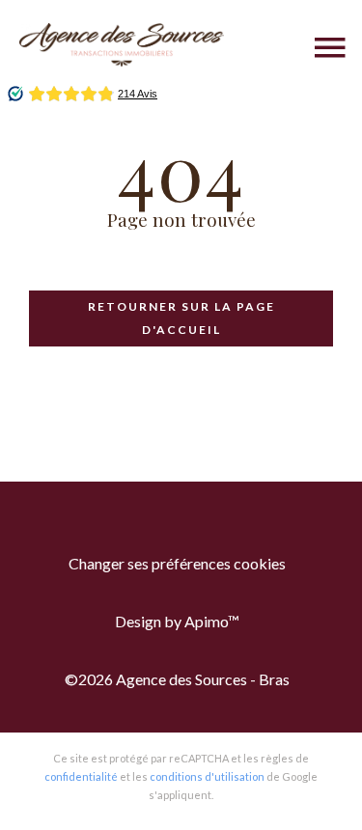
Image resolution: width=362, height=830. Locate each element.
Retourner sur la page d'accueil (181, 318)
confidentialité (81, 776)
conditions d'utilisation (207, 776)
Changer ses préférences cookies (177, 563)
